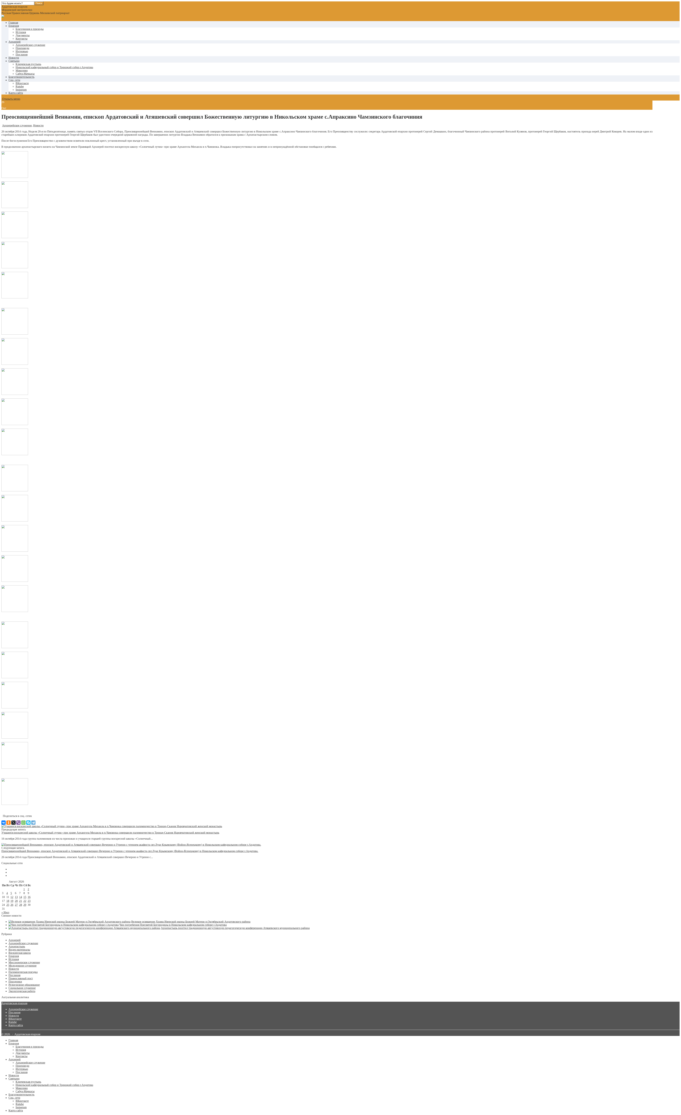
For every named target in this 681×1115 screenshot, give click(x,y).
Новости (14, 57)
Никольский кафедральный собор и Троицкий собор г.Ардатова (54, 67)
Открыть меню (10, 98)
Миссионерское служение (24, 962)
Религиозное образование (24, 984)
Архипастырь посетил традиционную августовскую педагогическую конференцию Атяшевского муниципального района (235, 928)
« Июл (5, 912)
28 (20, 904)
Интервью (22, 51)
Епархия (14, 25)
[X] (13, 822)
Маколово (22, 70)
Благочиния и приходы (30, 28)
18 (7, 900)
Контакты (21, 38)
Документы (23, 35)
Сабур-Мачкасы (25, 73)
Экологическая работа (22, 991)
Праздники (15, 981)
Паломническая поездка (23, 971)
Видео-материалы (19, 949)
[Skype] (28, 822)
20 (16, 900)
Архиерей (15, 41)
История (21, 32)
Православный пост (21, 978)
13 (16, 896)
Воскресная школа (20, 952)
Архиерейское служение (30, 44)
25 (7, 904)
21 (20, 900)
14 (20, 896)
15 (24, 896)
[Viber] (18, 822)
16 (29, 896)
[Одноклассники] (8, 822)
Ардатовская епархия (14, 1003)
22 (24, 900)
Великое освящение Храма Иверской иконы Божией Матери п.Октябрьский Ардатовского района (190, 921)
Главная (13, 22)
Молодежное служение (23, 965)
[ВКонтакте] (3, 822)
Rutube (13, 1022)
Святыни (14, 60)
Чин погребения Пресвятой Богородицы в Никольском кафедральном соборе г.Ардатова (173, 924)
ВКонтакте (15, 1018)
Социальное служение (22, 987)
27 (16, 904)
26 (11, 904)
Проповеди (22, 48)
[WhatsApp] (23, 822)
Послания (21, 54)
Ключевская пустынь (28, 64)
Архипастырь (17, 946)
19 (11, 900)
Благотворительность (21, 76)
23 (29, 900)
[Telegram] (33, 822)
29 (24, 904)
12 (11, 896)
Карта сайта (16, 92)
